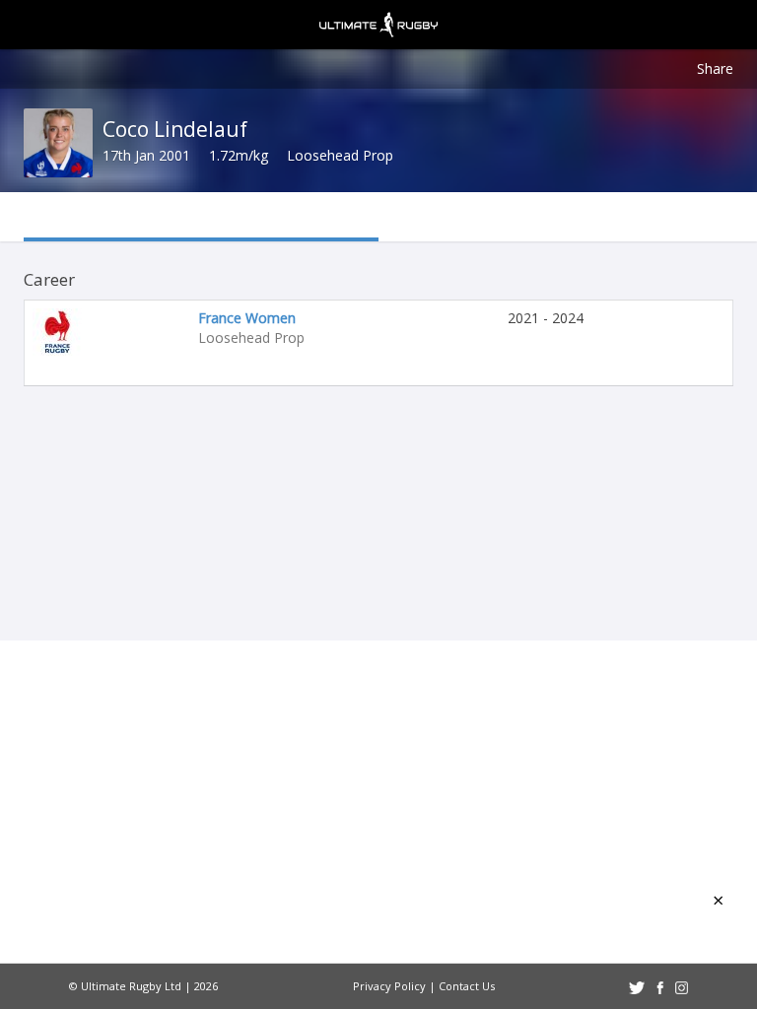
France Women (247, 317)
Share (715, 68)
